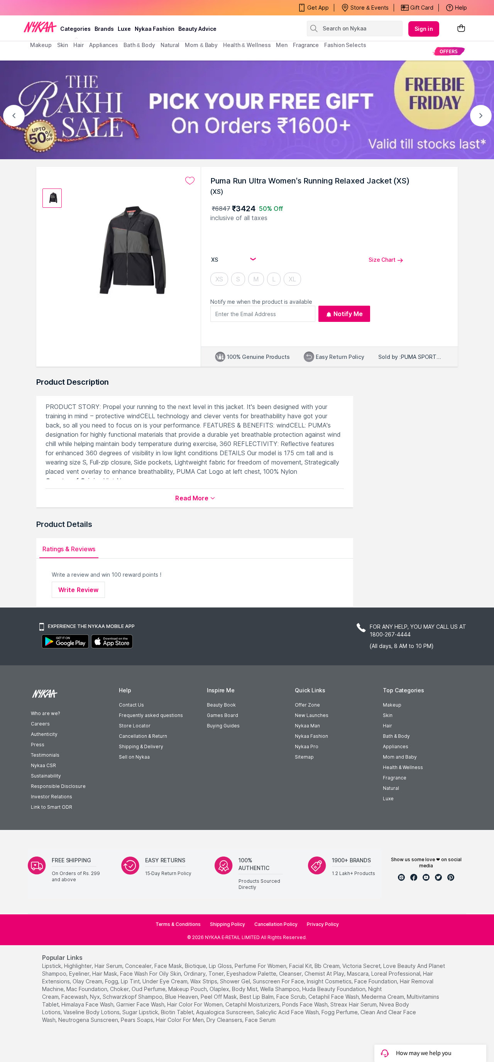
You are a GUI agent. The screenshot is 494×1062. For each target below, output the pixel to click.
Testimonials (45, 755)
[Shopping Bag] (461, 29)
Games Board (222, 715)
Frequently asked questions (151, 715)
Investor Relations (51, 796)
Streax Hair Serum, (354, 1004)
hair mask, (105, 973)
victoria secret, (362, 966)
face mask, (168, 966)
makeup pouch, (188, 989)
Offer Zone (307, 705)
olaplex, (220, 989)
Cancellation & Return (143, 736)
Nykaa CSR (43, 765)
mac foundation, (87, 989)
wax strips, (204, 981)
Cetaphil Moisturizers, (253, 1004)
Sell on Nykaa (134, 757)
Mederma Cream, (383, 996)
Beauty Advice (197, 28)
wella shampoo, (280, 989)
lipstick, (52, 966)
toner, (216, 973)
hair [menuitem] (78, 45)
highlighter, (78, 966)
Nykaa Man (307, 726)
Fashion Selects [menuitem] (345, 45)
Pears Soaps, (137, 1020)
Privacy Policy (323, 924)
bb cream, (328, 966)
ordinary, (195, 973)
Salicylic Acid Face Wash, (288, 1012)
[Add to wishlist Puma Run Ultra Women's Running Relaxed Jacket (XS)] (190, 180)
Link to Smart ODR (51, 807)
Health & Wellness (403, 767)
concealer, (139, 966)
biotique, (196, 966)
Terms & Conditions (178, 924)
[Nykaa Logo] (40, 26)
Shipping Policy (227, 924)
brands (104, 28)
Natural (391, 788)
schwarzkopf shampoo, (133, 996)
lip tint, (131, 981)
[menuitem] (448, 51)
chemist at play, (325, 973)
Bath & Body (396, 736)
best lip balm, (257, 996)
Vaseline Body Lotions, (92, 1012)
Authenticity (44, 734)
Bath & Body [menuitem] (139, 45)
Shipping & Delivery (141, 746)
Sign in (423, 28)
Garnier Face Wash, (141, 1004)
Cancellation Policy (276, 924)
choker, (120, 989)
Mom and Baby (400, 757)
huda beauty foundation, (334, 989)
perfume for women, (261, 966)
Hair (387, 726)
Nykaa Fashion (154, 28)
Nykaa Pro (306, 746)
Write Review (78, 590)
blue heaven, (182, 996)
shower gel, (235, 981)
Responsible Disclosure (58, 786)
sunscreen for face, (279, 981)
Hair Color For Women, (195, 1004)
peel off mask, (219, 996)
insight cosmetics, (330, 981)
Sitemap (304, 757)
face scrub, (291, 996)
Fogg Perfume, (340, 1012)
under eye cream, (165, 981)
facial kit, (301, 966)
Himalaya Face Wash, (88, 1004)
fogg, (112, 981)
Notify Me (348, 314)
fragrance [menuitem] (306, 45)
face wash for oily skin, (151, 973)
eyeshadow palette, (252, 973)
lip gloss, (221, 966)
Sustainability (46, 776)
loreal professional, (396, 973)
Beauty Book (221, 705)
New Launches (311, 715)
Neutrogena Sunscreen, (88, 1020)
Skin (387, 715)
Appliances (395, 746)
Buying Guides (223, 726)
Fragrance (394, 778)
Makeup (392, 705)
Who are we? (45, 713)
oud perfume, (149, 989)
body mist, (245, 989)
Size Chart (382, 259)
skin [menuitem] (62, 45)
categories (75, 28)
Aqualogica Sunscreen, (225, 1012)
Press (37, 744)
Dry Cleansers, (225, 1020)
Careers (40, 724)
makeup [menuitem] (40, 45)
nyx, (95, 996)
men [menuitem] (282, 45)
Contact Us (131, 705)
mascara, (358, 973)
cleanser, (291, 973)
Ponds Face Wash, (305, 1004)
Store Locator (135, 726)
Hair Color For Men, (180, 1020)
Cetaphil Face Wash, (334, 996)
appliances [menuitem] (103, 45)
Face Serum (260, 1020)
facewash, (74, 996)
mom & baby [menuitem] (201, 45)
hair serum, (109, 966)
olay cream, (88, 981)
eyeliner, (80, 973)
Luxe (388, 798)
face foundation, (376, 981)
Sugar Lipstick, (140, 1012)
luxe (124, 28)
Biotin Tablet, (178, 1012)
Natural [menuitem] (170, 45)
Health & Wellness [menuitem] (247, 45)
